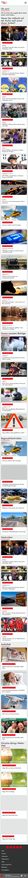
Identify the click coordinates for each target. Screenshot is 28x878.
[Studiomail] (17, 847)
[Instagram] (14, 847)
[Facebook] (11, 847)
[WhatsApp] (7, 847)
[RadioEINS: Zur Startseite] (12, 2)
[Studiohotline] (20, 847)
